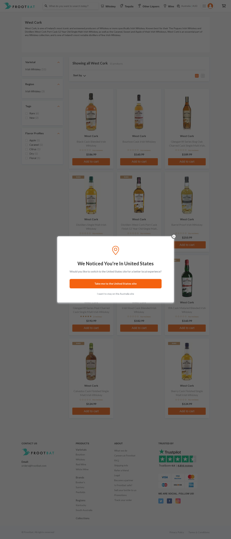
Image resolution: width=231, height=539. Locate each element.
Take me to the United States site (115, 283)
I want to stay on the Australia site (115, 293)
